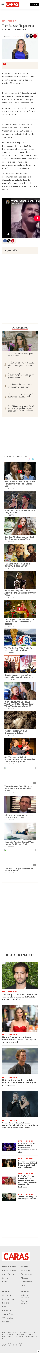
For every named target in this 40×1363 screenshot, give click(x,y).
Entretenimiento (10, 21)
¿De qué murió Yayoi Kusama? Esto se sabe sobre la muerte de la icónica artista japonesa (21, 396)
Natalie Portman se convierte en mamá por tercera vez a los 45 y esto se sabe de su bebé (19, 1039)
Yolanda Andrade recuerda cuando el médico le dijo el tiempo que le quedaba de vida (21, 376)
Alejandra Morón (18, 36)
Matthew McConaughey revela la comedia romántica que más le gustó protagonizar (19, 1082)
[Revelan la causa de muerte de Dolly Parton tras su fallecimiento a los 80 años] (9, 1147)
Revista (34, 4)
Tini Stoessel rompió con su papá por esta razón (20, 355)
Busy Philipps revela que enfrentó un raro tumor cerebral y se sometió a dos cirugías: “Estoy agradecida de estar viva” (21, 409)
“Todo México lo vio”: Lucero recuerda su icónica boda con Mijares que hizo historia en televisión (20, 1125)
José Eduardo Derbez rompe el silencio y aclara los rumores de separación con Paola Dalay (20, 386)
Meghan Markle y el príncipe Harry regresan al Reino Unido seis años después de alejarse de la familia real (21, 365)
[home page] (12, 4)
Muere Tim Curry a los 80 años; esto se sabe (28, 1197)
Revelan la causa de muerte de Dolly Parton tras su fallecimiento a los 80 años (27, 1147)
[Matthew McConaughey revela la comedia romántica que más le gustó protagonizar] (20, 1061)
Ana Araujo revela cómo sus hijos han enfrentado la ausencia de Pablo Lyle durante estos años (19, 996)
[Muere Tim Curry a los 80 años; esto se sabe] (9, 1197)
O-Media (6, 1292)
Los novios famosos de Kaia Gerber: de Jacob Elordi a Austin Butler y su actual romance (28, 1164)
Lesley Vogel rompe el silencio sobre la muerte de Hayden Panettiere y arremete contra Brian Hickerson (27, 1181)
